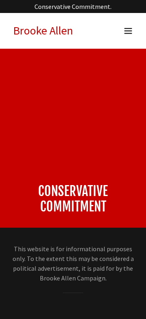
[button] (128, 31)
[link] (43, 32)
